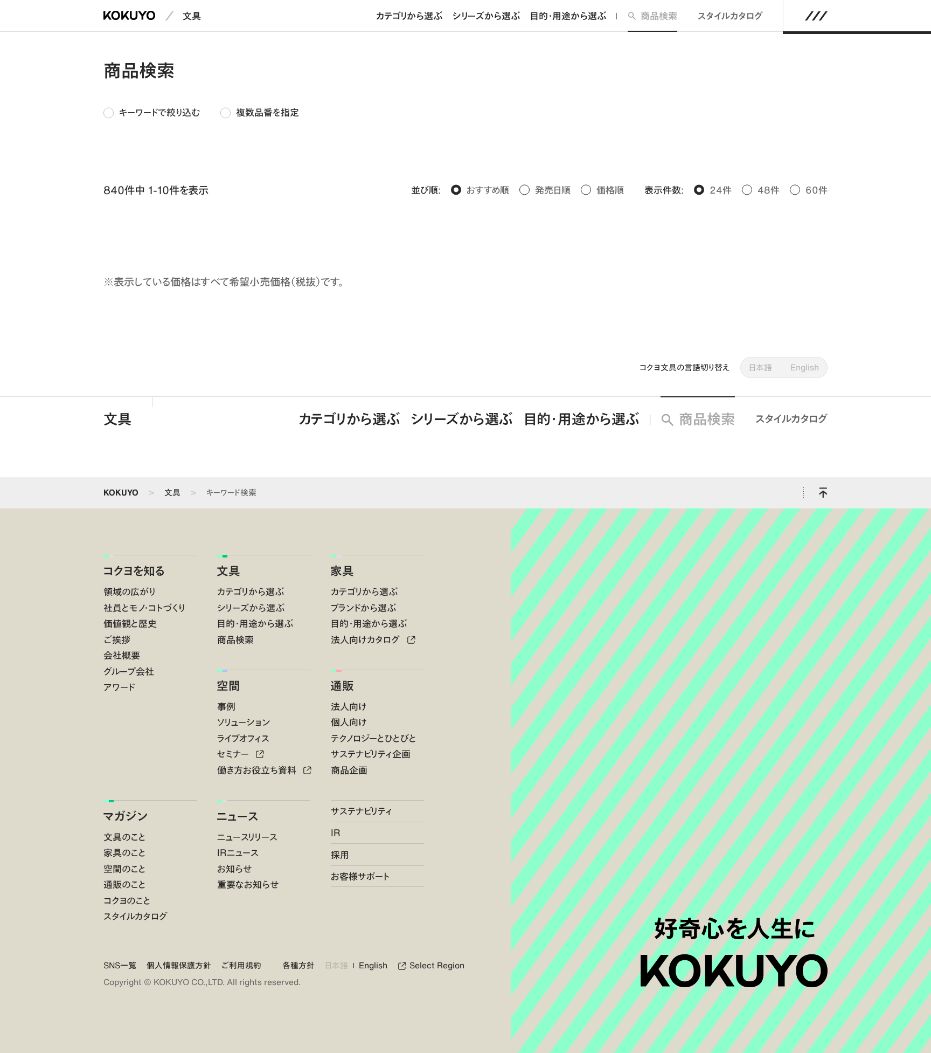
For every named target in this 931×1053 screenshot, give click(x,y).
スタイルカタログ (730, 16)
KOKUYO (120, 492)
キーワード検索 (231, 492)
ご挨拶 (116, 639)
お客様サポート (360, 876)
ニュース (237, 816)
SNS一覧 (119, 966)
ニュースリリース (247, 837)
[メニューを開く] (816, 16)
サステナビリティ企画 (371, 754)
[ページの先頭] (823, 492)
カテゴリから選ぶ (409, 16)
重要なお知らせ (248, 884)
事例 (226, 706)
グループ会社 (128, 671)
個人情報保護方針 (179, 966)
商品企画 (349, 770)
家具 (342, 571)
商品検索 (659, 16)
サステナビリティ (361, 811)
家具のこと (124, 852)
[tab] (151, 112)
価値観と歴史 (130, 623)
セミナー (234, 754)
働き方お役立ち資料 (258, 770)
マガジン (125, 816)
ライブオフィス (243, 738)
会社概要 (121, 655)
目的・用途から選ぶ (568, 16)
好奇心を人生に (734, 928)
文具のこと (124, 837)
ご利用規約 (241, 966)
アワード (119, 687)
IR (336, 832)
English (804, 367)
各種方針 (298, 966)
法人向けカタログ (366, 639)
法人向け (349, 706)
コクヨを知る (134, 571)
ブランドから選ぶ (363, 608)
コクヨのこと (127, 900)
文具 (192, 16)
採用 (340, 855)
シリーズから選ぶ (486, 16)
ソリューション (243, 722)
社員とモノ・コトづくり (144, 608)
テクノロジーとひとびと (373, 738)
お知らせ (234, 869)
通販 (342, 685)
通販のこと (124, 884)
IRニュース (238, 852)
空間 (228, 685)
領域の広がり (129, 591)
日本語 (760, 367)
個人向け (349, 722)
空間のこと (124, 869)
